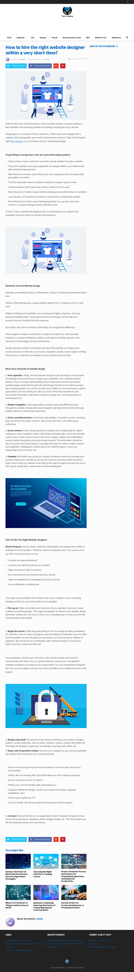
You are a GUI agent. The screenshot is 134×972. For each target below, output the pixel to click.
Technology (94, 944)
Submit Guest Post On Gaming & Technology (24, 944)
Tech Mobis (60, 968)
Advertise (116, 37)
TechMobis (79, 968)
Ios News (9, 947)
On (107, 947)
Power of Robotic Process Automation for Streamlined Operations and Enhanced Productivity (73, 876)
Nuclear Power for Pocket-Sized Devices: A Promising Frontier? (72, 905)
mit (94, 947)
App (69, 941)
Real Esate (68, 944)
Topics (114, 947)
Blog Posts (61, 941)
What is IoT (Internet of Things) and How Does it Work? (17, 905)
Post (103, 947)
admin (22, 59)
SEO (88, 37)
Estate (54, 947)
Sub (91, 947)
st (100, 947)
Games (43, 37)
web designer (16, 141)
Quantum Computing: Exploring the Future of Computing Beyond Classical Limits (44, 906)
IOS (32, 37)
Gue (97, 947)
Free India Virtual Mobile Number (19, 950)
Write (75, 944)
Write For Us (101, 37)
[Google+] (56, 65)
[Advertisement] (109, 72)
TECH (46, 59)
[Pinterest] (62, 65)
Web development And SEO (17, 941)
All (110, 947)
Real (49, 947)
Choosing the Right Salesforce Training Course (42, 874)
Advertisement (77, 941)
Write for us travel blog (99, 941)
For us (80, 944)
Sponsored (52, 941)
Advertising (58, 944)
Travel (54, 37)
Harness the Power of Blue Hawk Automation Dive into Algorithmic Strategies (16, 875)
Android (20, 37)
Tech (9, 37)
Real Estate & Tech (72, 37)
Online (50, 944)
